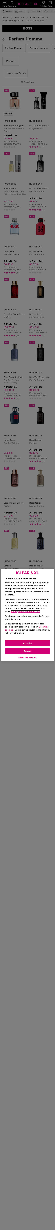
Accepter (27, 643)
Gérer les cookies (27, 658)
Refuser (27, 651)
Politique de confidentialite (25, 612)
